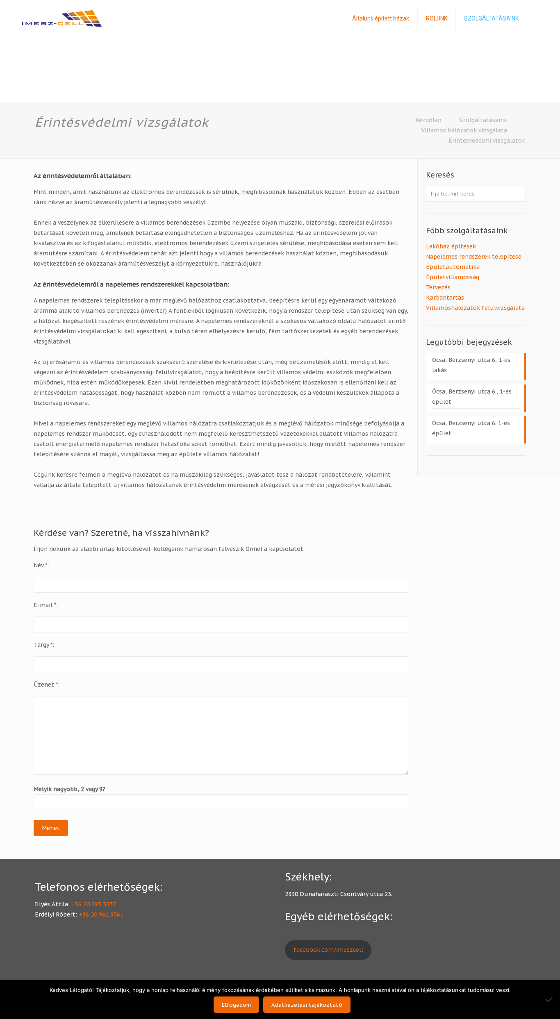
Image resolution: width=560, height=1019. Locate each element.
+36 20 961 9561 (101, 914)
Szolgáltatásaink (483, 120)
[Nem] (550, 999)
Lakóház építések (451, 246)
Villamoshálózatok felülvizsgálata (475, 308)
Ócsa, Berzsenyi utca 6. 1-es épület (471, 428)
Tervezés (438, 287)
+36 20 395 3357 (93, 904)
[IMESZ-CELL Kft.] (62, 18)
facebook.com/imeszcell (328, 949)
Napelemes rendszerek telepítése (473, 256)
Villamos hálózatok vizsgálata (464, 130)
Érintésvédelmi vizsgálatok (486, 140)
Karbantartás (445, 297)
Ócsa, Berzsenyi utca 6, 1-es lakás (471, 365)
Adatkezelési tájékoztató (306, 1004)
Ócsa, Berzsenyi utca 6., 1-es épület (472, 396)
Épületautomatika (453, 267)
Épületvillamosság (452, 277)
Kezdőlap (428, 120)
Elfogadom (236, 1004)
